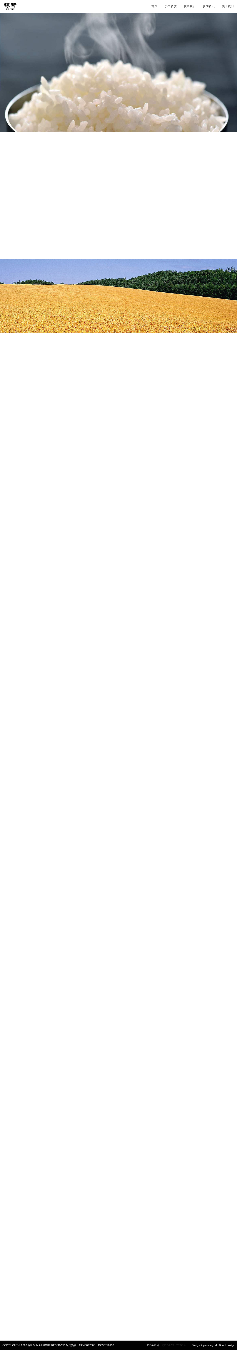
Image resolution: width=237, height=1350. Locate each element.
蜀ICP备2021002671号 (174, 1345)
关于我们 (228, 6)
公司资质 (171, 6)
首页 (154, 6)
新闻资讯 (209, 6)
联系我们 (190, 6)
